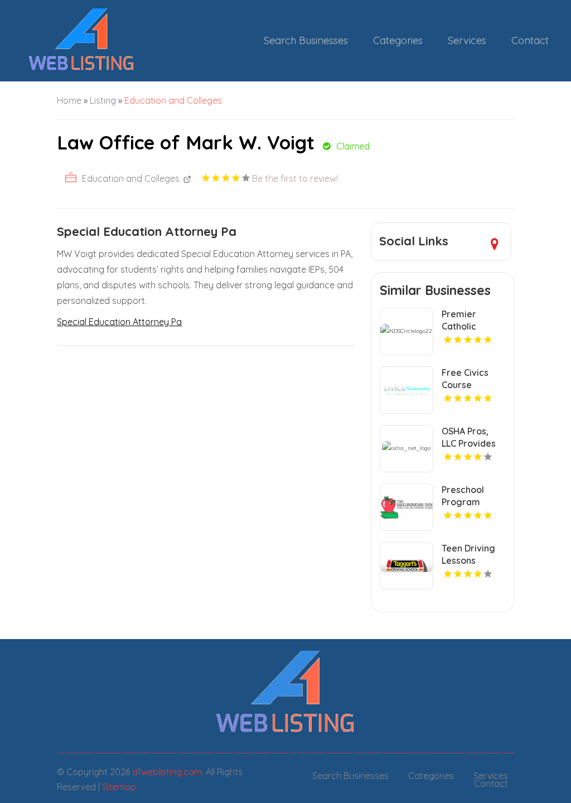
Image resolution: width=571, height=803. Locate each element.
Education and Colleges (173, 100)
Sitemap (119, 786)
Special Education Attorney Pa (119, 321)
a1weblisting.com (167, 771)
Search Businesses (306, 40)
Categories (398, 40)
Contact (530, 40)
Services (467, 40)
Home (69, 100)
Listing (103, 100)
